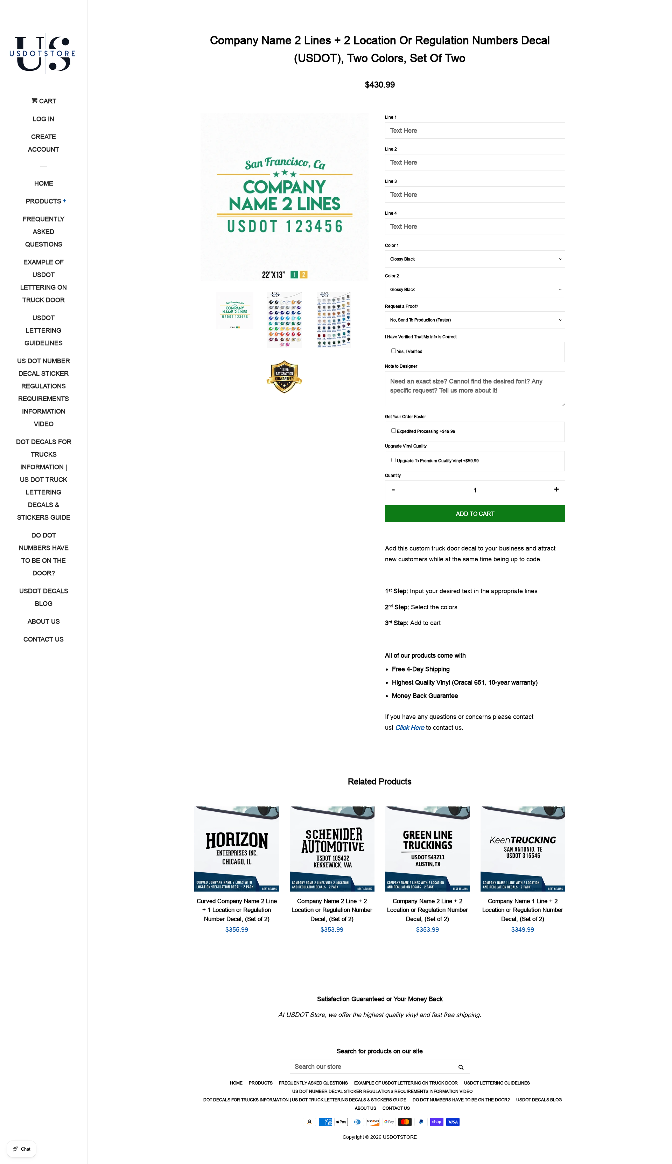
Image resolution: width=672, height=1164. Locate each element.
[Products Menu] (64, 201)
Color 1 (392, 245)
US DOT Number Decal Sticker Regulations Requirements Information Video (43, 392)
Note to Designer (401, 366)
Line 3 (391, 181)
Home (43, 183)
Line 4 (391, 213)
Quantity (393, 475)
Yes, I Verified (409, 351)
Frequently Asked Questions (43, 231)
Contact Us (43, 639)
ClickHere (409, 727)
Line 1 (391, 117)
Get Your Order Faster (405, 416)
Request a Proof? (401, 306)
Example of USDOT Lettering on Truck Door (43, 281)
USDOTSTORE (400, 1137)
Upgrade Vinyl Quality (406, 446)
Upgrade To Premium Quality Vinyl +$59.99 (437, 460)
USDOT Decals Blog (43, 597)
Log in (43, 119)
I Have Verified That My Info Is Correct (420, 336)
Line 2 (391, 149)
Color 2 (392, 275)
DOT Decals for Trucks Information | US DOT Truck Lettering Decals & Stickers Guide (43, 479)
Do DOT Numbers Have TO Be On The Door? (44, 554)
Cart (46, 101)
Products (43, 201)
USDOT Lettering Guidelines (43, 330)
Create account (43, 143)
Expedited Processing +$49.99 (425, 431)
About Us (44, 621)
